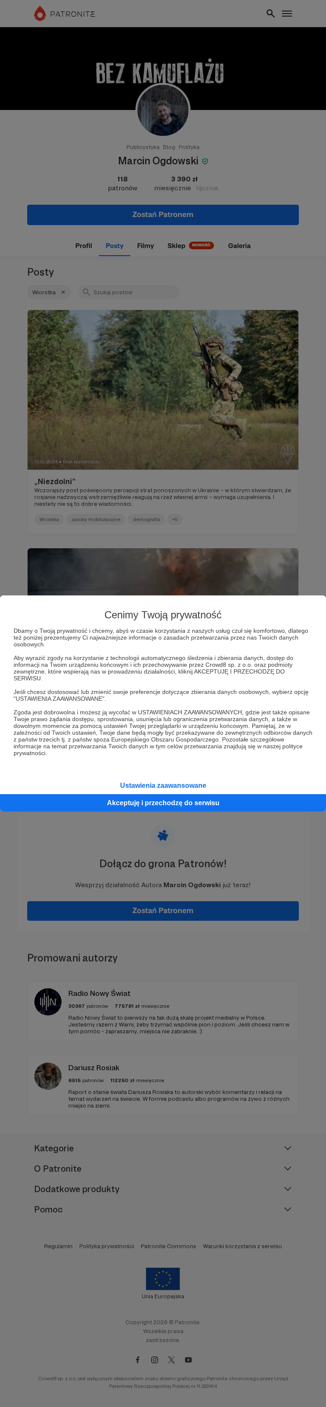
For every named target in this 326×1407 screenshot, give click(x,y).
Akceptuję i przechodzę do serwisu (163, 802)
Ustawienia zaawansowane (163, 785)
